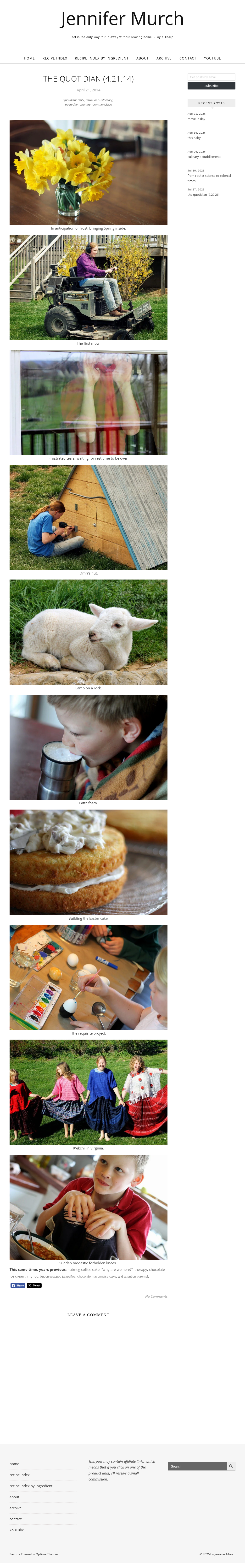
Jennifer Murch (122, 18)
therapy (140, 1269)
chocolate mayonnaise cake (96, 1276)
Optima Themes (47, 1554)
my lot (32, 1276)
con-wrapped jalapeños (59, 1276)
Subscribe (211, 85)
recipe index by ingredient (102, 58)
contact (187, 58)
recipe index (55, 58)
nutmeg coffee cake (83, 1269)
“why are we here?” (117, 1269)
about (142, 58)
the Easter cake (95, 918)
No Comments (156, 1296)
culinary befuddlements (204, 156)
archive (164, 58)
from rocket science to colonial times (209, 178)
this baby (194, 138)
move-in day (196, 119)
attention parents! (136, 1276)
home (29, 58)
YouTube (212, 58)
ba (42, 1276)
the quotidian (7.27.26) (203, 194)
